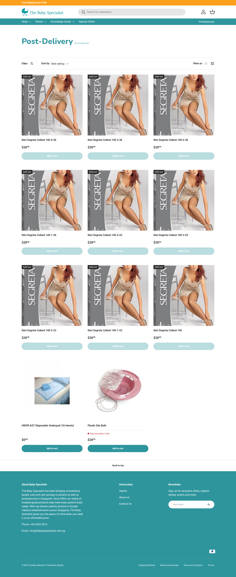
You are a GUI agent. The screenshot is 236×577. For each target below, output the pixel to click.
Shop (25, 21)
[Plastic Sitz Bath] (118, 390)
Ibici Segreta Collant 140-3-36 (105, 139)
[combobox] (131, 12)
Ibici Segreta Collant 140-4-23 (105, 235)
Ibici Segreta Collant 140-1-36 (39, 235)
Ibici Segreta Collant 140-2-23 (39, 330)
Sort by (45, 63)
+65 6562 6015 (38, 524)
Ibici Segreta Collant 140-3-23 (170, 235)
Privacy (211, 565)
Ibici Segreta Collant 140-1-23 (105, 330)
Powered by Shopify (55, 565)
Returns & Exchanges (169, 565)
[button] (212, 11)
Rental (39, 21)
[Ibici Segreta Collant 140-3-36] (118, 105)
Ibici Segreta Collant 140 (167, 330)
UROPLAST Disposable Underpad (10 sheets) (48, 425)
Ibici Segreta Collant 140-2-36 (170, 139)
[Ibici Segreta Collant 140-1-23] (118, 295)
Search (123, 490)
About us (124, 497)
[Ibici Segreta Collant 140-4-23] (118, 200)
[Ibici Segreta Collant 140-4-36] (52, 105)
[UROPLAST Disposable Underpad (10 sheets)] (52, 390)
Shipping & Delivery (147, 565)
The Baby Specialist (37, 565)
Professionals (206, 21)
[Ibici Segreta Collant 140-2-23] (52, 295)
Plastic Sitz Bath (97, 425)
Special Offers (87, 21)
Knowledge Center (61, 21)
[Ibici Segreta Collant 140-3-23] (183, 200)
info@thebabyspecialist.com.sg (47, 530)
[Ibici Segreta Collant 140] (183, 295)
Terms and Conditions (193, 565)
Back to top (118, 465)
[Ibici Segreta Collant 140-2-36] (183, 105)
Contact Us (125, 503)
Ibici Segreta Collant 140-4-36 (39, 139)
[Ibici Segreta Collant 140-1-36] (52, 200)
